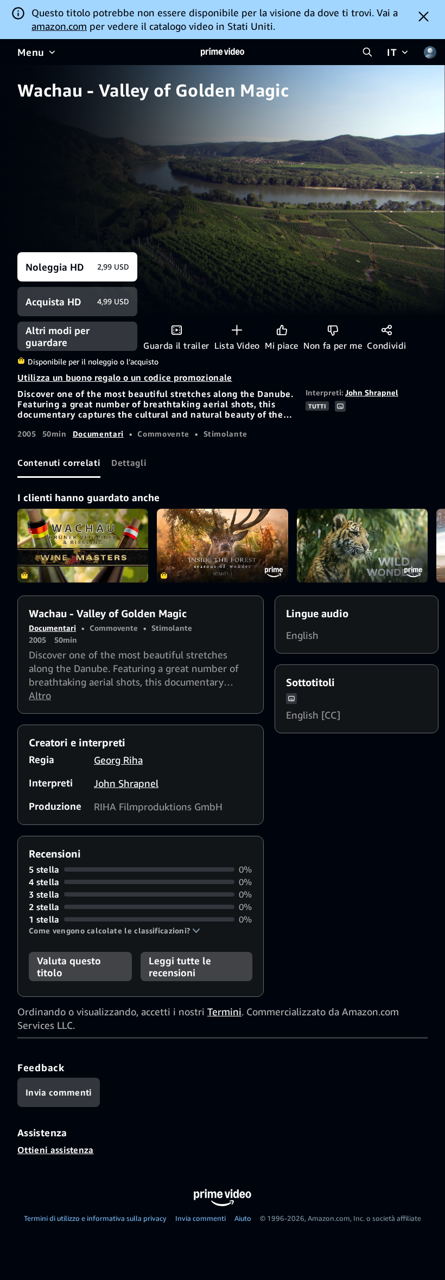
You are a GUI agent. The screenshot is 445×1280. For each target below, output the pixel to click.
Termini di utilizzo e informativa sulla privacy (95, 1218)
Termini (224, 1011)
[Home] (222, 52)
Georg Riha (118, 760)
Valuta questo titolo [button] (69, 966)
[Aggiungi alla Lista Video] (236, 330)
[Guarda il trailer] (176, 330)
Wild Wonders (362, 546)
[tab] (58, 463)
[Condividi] (386, 330)
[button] (114, 931)
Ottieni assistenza (55, 1149)
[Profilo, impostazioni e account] (429, 52)
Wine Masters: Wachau (82, 546)
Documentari (98, 433)
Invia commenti (200, 1218)
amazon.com (59, 26)
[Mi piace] (282, 330)
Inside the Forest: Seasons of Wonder (222, 546)
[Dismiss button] (423, 16)
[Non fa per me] (333, 330)
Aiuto (242, 1218)
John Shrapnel (371, 392)
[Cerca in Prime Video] (367, 52)
